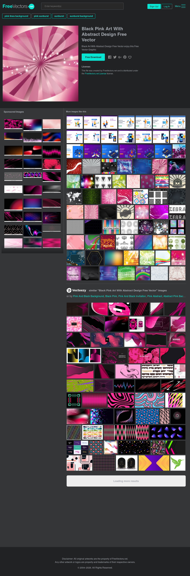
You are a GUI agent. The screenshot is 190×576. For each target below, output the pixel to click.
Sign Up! (154, 6)
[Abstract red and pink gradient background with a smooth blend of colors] (13, 205)
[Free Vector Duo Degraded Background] (114, 258)
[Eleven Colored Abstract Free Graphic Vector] (162, 181)
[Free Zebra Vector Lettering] (177, 212)
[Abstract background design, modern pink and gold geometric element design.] (13, 244)
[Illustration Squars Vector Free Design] (179, 151)
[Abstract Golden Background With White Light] (131, 258)
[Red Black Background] (159, 166)
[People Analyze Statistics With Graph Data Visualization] (92, 151)
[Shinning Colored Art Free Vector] (87, 181)
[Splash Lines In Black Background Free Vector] (161, 227)
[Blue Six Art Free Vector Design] (124, 166)
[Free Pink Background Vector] (159, 212)
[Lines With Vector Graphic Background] (163, 258)
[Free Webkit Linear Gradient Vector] (111, 227)
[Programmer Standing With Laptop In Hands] (144, 122)
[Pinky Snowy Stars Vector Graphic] (124, 196)
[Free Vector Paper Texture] (159, 273)
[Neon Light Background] (108, 273)
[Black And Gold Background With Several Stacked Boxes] (95, 258)
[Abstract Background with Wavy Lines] (90, 273)
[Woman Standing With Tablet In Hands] (161, 122)
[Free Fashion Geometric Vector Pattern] (75, 227)
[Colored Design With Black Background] (109, 166)
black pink (111, 296)
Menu (178, 6)
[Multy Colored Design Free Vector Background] (140, 196)
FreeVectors (18, 6)
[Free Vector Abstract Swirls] (124, 242)
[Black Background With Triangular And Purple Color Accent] (93, 227)
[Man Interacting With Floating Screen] (75, 151)
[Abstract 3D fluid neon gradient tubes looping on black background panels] (33, 178)
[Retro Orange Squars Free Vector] (108, 242)
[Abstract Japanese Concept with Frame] (76, 258)
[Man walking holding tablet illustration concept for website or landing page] (75, 136)
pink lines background (16, 16)
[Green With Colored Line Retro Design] (92, 242)
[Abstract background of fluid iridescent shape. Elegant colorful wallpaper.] (33, 231)
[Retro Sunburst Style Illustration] (177, 181)
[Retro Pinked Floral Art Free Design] (133, 181)
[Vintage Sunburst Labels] (103, 181)
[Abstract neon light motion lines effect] (52, 218)
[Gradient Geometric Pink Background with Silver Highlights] (75, 242)
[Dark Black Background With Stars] (146, 227)
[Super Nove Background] (109, 196)
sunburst (59, 16)
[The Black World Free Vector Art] (74, 196)
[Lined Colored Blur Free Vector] (143, 273)
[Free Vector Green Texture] (126, 273)
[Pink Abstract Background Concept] (75, 212)
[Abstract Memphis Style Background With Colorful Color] (143, 242)
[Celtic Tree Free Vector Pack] (176, 242)
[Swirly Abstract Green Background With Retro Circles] (147, 258)
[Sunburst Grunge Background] (91, 166)
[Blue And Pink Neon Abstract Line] (176, 166)
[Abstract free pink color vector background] (98, 309)
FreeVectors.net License (95, 73)
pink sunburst (41, 16)
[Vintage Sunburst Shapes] (129, 227)
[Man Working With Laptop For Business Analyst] (126, 122)
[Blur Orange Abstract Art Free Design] (160, 242)
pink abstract (154, 296)
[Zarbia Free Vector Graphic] (147, 181)
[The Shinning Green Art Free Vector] (119, 181)
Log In (167, 6)
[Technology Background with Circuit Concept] (142, 166)
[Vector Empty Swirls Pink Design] (142, 212)
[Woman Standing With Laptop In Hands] (177, 122)
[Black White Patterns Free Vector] (158, 196)
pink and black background (88, 296)
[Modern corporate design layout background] (104, 371)
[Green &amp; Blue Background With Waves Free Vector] (73, 181)
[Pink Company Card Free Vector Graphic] (178, 258)
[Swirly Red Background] (91, 212)
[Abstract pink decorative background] (74, 324)
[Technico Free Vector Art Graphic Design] (74, 273)
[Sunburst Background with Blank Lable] (125, 212)
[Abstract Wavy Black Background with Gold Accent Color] (107, 212)
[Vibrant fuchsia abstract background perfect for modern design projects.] (33, 191)
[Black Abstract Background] (176, 196)
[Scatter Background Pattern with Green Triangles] (91, 196)
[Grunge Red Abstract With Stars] (74, 166)
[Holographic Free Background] (177, 227)
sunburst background (81, 16)
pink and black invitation (132, 296)
